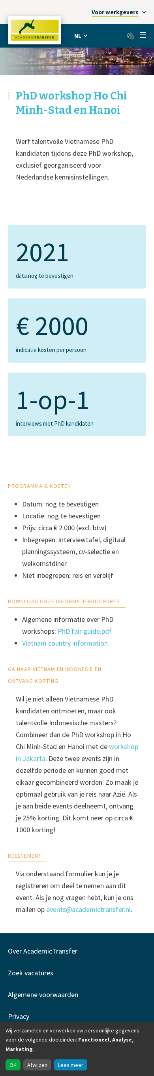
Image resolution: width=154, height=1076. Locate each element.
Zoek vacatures (30, 972)
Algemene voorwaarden (43, 994)
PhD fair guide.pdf (85, 631)
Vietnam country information (65, 643)
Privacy (18, 1016)
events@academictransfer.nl (88, 909)
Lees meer (70, 1064)
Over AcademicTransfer (42, 951)
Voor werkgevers (115, 12)
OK (13, 1064)
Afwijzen (37, 1064)
